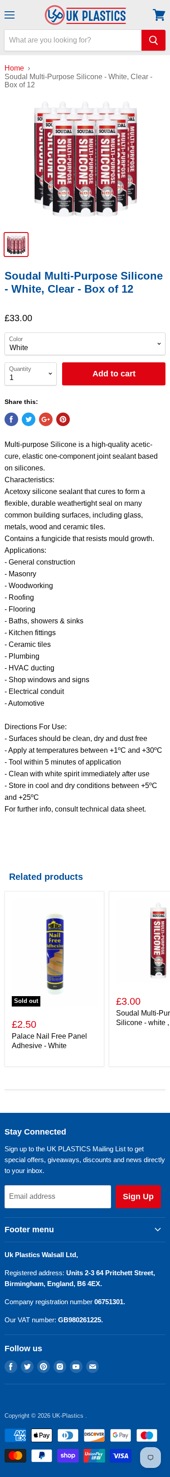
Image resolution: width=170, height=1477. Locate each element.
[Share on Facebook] (11, 419)
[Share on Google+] (46, 419)
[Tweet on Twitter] (28, 419)
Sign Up (138, 1196)
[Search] (153, 40)
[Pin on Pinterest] (63, 419)
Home (14, 68)
